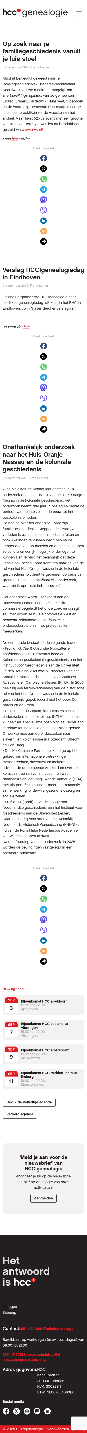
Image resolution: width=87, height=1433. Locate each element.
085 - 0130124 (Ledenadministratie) (31, 1354)
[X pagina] (16, 1411)
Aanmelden (43, 1198)
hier (15, 139)
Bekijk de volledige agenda (29, 1102)
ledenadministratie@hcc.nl (24, 1360)
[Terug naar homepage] (35, 13)
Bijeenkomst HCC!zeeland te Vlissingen (44, 1026)
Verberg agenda (19, 1114)
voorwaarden (58, 1429)
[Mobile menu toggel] (79, 13)
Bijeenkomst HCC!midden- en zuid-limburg (50, 1075)
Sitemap (9, 1312)
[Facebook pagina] (6, 1411)
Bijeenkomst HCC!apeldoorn (44, 1001)
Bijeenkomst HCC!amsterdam (45, 1050)
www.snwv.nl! (32, 130)
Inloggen (10, 1307)
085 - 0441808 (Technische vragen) (48, 1329)
